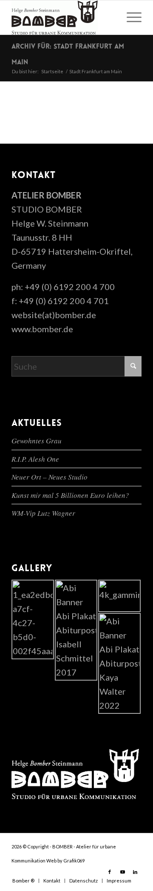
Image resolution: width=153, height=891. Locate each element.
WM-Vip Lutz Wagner (43, 513)
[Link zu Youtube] (122, 871)
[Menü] (130, 17)
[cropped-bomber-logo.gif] (63, 17)
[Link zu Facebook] (109, 871)
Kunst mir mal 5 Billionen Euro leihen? (70, 495)
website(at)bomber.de (53, 315)
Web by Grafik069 (65, 860)
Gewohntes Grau (36, 441)
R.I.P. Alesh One (35, 459)
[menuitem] (130, 17)
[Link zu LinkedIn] (135, 871)
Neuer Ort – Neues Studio (49, 477)
